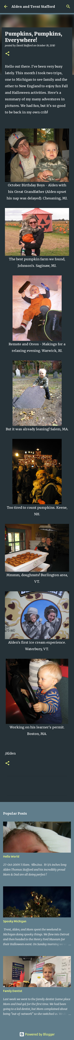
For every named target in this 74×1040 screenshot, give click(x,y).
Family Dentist (12, 991)
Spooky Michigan (14, 921)
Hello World (11, 856)
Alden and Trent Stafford (33, 6)
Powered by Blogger (39, 1034)
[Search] (68, 6)
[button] (7, 54)
